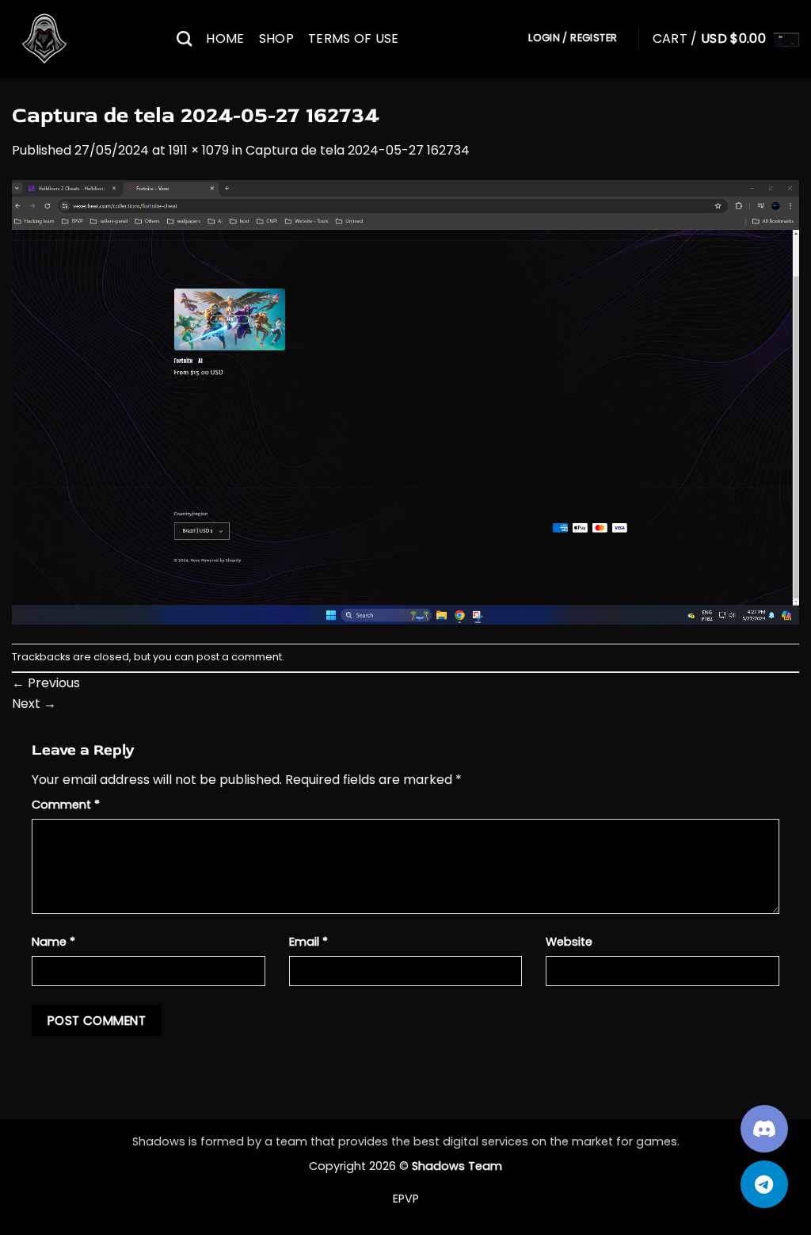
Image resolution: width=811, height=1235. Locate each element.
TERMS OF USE (353, 38)
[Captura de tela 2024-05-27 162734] (405, 401)
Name (53, 942)
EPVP (406, 1198)
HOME (225, 38)
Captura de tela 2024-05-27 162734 (358, 150)
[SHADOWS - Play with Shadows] (82, 39)
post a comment (239, 656)
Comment (66, 804)
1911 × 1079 (199, 150)
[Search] (184, 38)
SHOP (276, 38)
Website (569, 942)
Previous (46, 683)
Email (308, 942)
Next (34, 703)
